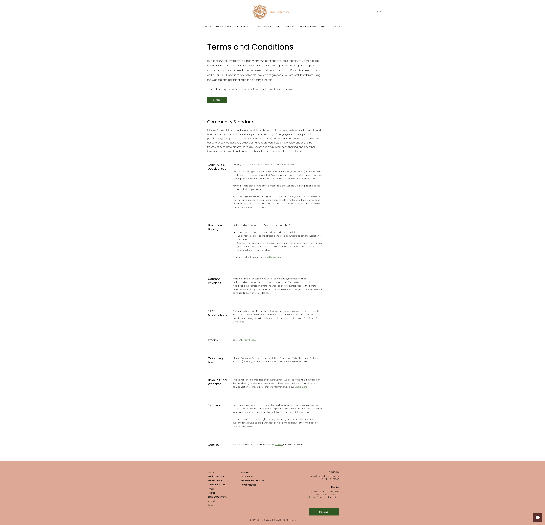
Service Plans (215, 480)
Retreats (213, 492)
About (211, 501)
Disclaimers (275, 256)
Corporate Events (218, 497)
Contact (212, 505)
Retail (211, 488)
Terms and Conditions (253, 480)
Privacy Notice (248, 484)
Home (211, 472)
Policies (279, 444)
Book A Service (216, 476)
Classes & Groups (217, 484)
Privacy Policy (248, 339)
